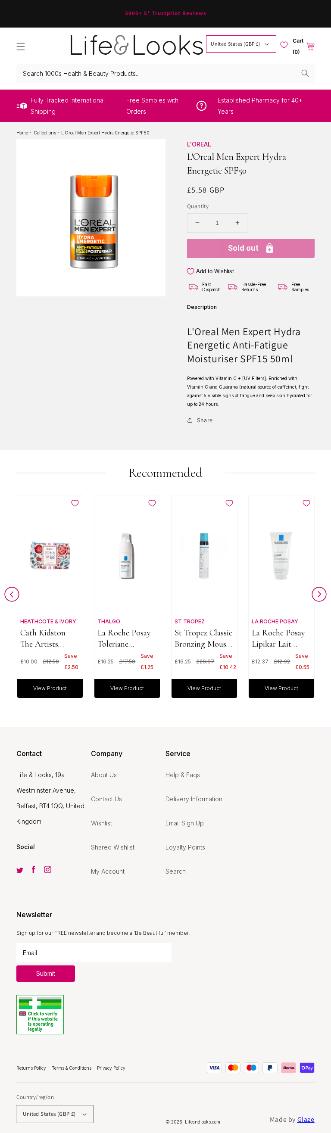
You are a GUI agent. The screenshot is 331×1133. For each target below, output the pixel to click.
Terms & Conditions (72, 1068)
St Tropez (190, 621)
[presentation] (12, 596)
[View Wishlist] (284, 44)
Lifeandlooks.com (202, 1121)
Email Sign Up (185, 823)
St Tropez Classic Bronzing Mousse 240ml (204, 638)
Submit (45, 973)
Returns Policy (31, 1068)
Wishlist (101, 823)
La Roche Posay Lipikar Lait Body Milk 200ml (281, 638)
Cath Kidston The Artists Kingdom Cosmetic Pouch (47, 638)
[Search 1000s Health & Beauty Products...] (305, 73)
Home (22, 132)
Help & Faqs (183, 774)
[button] (20, 46)
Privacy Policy (111, 1068)
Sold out (243, 248)
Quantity (198, 206)
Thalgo (108, 621)
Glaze (306, 1119)
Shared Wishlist (112, 847)
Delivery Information (194, 799)
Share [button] (205, 420)
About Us (104, 774)
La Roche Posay (275, 621)
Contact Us (106, 799)
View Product (50, 688)
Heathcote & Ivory (48, 621)
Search (176, 871)
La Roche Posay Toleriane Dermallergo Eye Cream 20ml (125, 638)
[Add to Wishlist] (75, 503)
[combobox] (165, 73)
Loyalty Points (185, 847)
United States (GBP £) (235, 43)
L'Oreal (199, 144)
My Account (108, 871)
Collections (45, 132)
